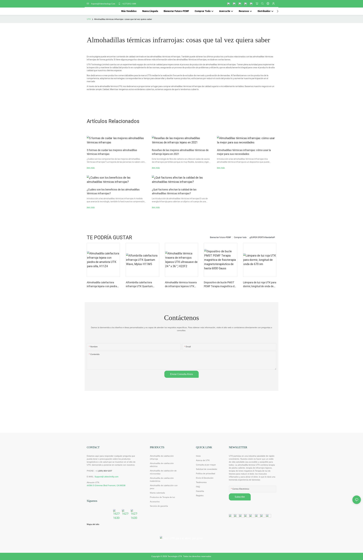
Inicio (198, 456)
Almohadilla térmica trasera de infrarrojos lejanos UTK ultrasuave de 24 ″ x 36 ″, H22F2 (181, 284)
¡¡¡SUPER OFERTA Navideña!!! (262, 237)
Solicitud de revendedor (206, 469)
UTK (89, 19)
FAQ (198, 487)
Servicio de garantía (159, 506)
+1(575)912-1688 (128, 4)
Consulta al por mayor (206, 465)
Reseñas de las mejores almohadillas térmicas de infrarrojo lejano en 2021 (180, 152)
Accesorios (155, 501)
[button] (277, 11)
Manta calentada (157, 493)
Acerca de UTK (203, 460)
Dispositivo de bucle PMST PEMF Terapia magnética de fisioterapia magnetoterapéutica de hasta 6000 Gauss (220, 284)
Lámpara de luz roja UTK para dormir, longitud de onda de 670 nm (259, 284)
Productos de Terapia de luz (162, 497)
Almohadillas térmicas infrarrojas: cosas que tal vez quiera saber (123, 19)
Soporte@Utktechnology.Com (103, 4)
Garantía (200, 491)
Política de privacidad (205, 473)
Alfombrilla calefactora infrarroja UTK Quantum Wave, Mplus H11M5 (139, 284)
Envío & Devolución (204, 478)
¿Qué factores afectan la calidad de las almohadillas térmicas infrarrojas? (174, 191)
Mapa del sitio (93, 524)
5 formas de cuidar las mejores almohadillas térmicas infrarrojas (112, 152)
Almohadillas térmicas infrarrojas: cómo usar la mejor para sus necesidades (244, 152)
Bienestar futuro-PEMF (220, 237)
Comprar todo (240, 237)
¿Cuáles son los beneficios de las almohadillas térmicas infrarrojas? (113, 191)
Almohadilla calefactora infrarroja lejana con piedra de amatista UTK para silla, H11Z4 (102, 284)
